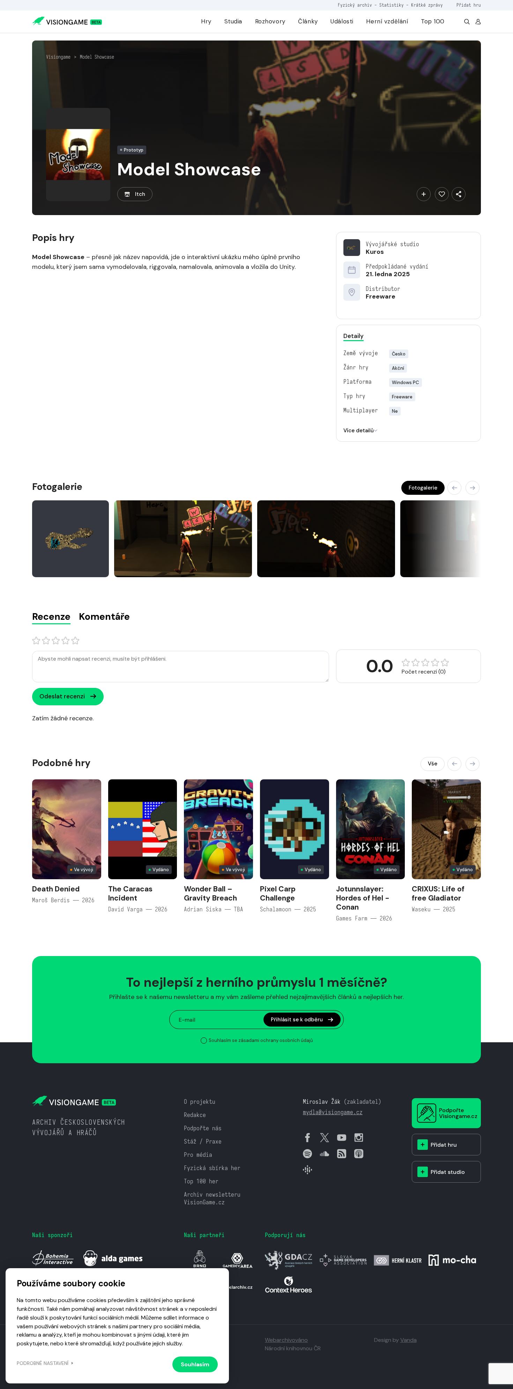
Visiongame (58, 57)
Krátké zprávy (427, 5)
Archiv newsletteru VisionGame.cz (212, 1198)
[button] (454, 488)
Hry (206, 21)
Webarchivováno (286, 1340)
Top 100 (433, 21)
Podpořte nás (203, 1128)
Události (342, 21)
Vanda (408, 1340)
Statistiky (391, 5)
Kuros (375, 252)
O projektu (199, 1101)
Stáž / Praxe (203, 1141)
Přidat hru (468, 5)
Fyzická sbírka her (212, 1168)
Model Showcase (97, 57)
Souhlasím (195, 1364)
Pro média (198, 1155)
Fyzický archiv (355, 5)
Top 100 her (201, 1181)
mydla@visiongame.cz (333, 1112)
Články (308, 21)
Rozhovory (270, 21)
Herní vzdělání (387, 21)
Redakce (195, 1115)
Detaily (353, 336)
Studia (233, 21)
